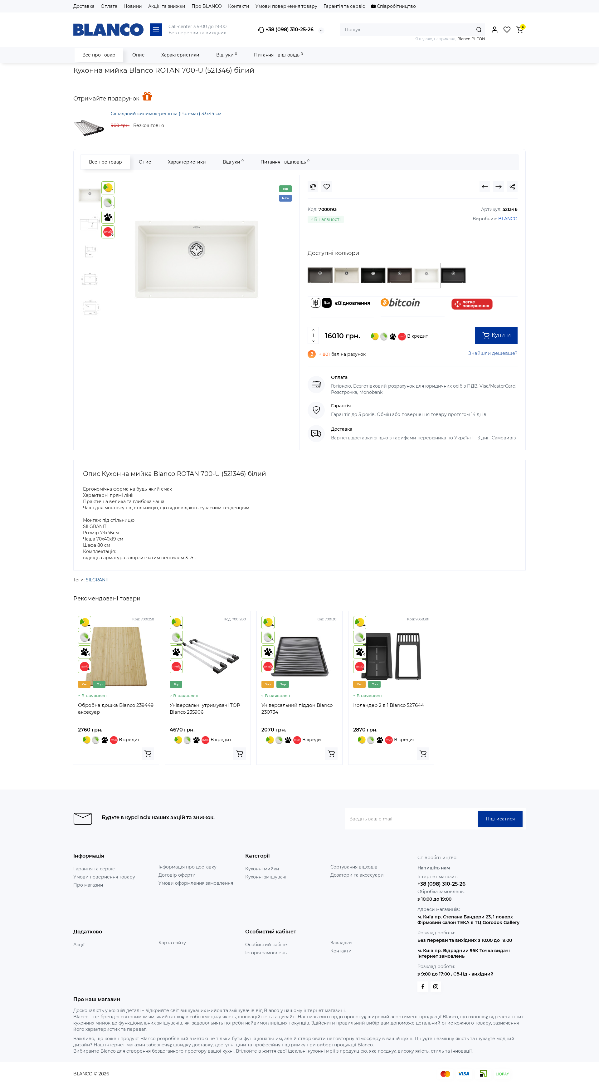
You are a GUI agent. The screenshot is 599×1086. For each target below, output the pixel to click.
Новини (133, 6)
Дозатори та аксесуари (357, 875)
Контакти (238, 6)
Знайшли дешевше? (493, 353)
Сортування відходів (353, 867)
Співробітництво (396, 6)
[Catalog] (156, 29)
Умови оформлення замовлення (195, 883)
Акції (79, 944)
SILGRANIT (97, 580)
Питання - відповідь (278, 55)
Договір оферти (177, 875)
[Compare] (313, 186)
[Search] (479, 30)
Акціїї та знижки (166, 6)
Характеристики (180, 55)
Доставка (84, 6)
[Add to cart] (148, 753)
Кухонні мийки (262, 869)
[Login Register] (494, 29)
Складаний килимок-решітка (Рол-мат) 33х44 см (166, 113)
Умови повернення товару (286, 6)
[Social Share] (512, 186)
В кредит (417, 336)
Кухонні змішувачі (265, 877)
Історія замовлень (266, 953)
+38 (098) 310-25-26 (289, 29)
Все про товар (98, 55)
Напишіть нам (433, 868)
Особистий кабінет (267, 944)
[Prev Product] (485, 186)
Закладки (341, 943)
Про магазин (88, 885)
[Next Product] (498, 186)
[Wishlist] (326, 186)
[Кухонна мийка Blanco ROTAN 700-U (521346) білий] (196, 259)
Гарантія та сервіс (344, 6)
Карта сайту (172, 943)
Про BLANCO (207, 6)
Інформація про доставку (187, 867)
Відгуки (226, 55)
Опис (138, 55)
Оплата (109, 6)
